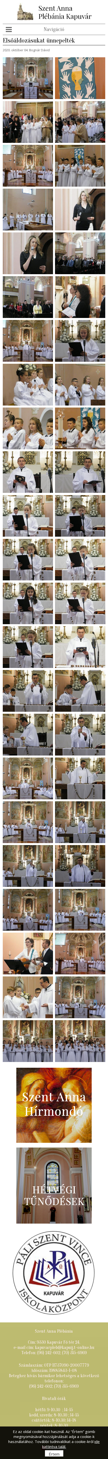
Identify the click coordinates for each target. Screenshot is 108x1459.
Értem (54, 1453)
